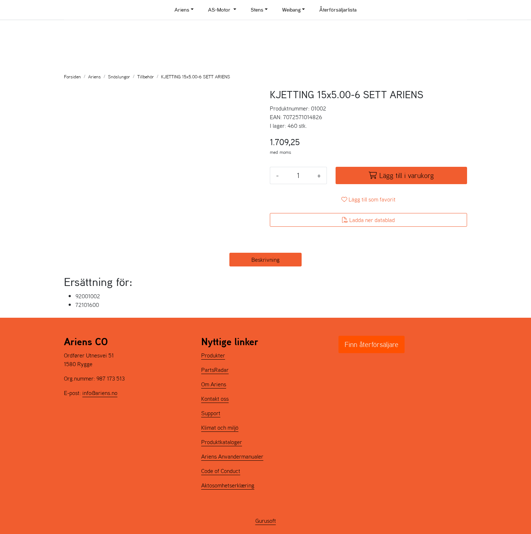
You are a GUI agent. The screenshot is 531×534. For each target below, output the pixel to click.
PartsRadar (215, 369)
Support (210, 413)
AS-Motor (220, 9)
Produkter (213, 355)
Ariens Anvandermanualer (232, 456)
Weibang (291, 9)
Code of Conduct (220, 470)
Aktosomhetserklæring (227, 485)
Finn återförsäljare (371, 344)
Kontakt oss (215, 398)
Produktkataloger (221, 442)
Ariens (181, 9)
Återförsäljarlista (338, 9)
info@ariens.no (99, 392)
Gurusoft (265, 520)
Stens (257, 9)
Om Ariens (213, 384)
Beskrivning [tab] (265, 259)
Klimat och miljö (219, 427)
